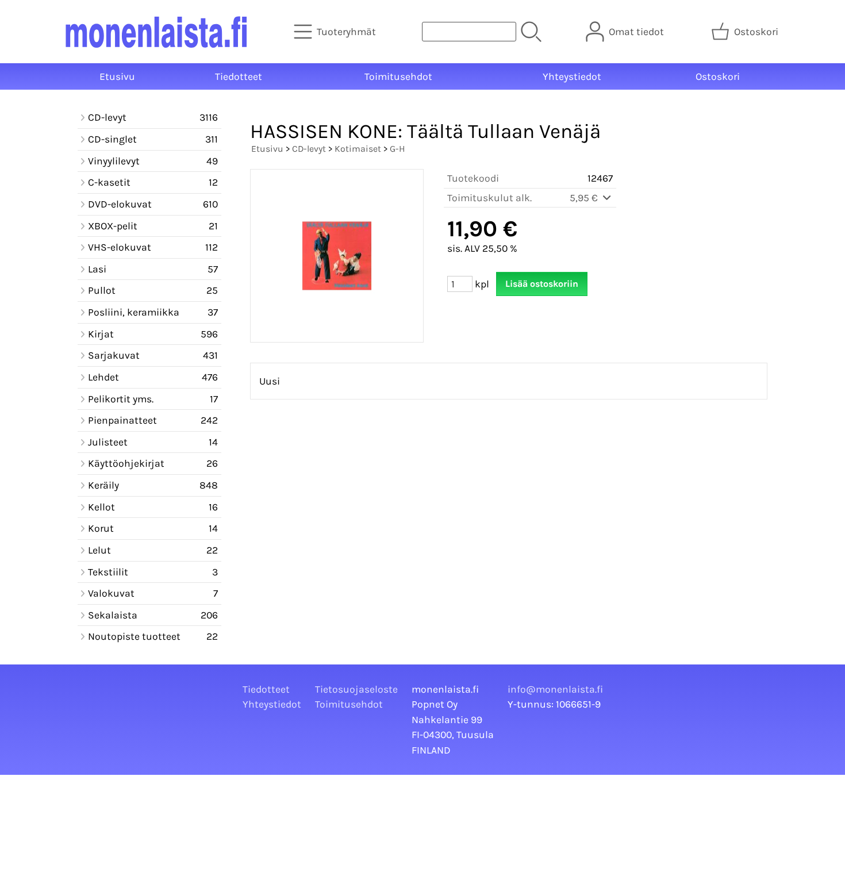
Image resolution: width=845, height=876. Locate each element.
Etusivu (117, 76)
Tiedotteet (238, 76)
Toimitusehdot (398, 76)
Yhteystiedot (572, 76)
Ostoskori (718, 76)
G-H (397, 148)
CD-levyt (309, 148)
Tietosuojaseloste (356, 689)
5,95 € (585, 197)
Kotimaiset (358, 148)
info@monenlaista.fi (555, 689)
